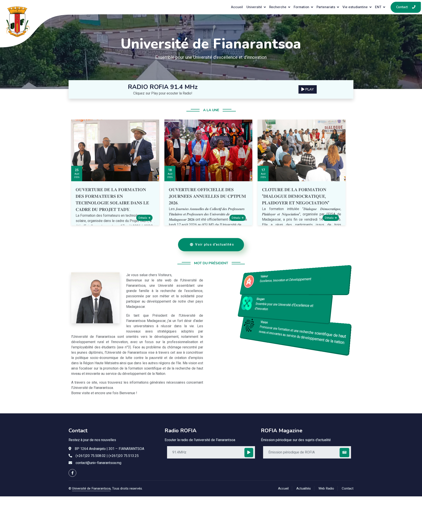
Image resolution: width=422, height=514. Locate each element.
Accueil (283, 488)
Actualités (303, 488)
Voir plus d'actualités (214, 244)
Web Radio (326, 488)
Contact (347, 488)
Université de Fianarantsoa (91, 488)
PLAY (309, 89)
